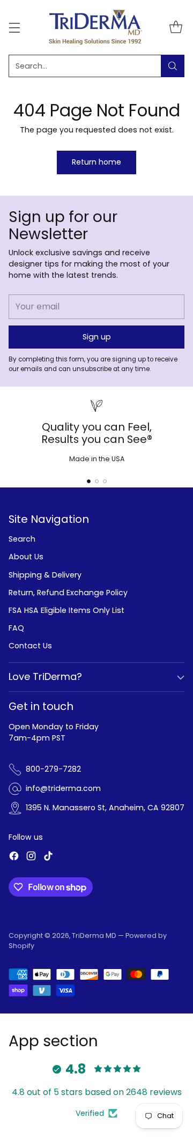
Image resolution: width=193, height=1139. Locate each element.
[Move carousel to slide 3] (105, 481)
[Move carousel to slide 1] (89, 481)
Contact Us (30, 645)
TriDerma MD (95, 935)
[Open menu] (14, 27)
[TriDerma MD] (96, 27)
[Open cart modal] (176, 27)
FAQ (16, 628)
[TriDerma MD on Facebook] (14, 857)
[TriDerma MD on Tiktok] (48, 857)
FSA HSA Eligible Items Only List (66, 610)
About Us (26, 556)
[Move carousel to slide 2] (97, 481)
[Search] (172, 66)
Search (22, 539)
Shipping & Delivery (45, 575)
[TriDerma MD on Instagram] (31, 857)
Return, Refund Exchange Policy (68, 592)
